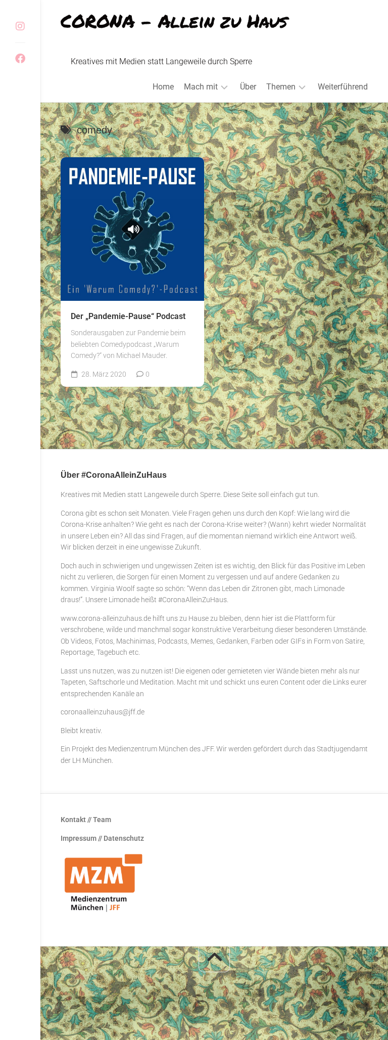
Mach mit (201, 87)
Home (163, 87)
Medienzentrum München (148, 749)
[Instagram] (20, 26)
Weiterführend (343, 87)
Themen (281, 87)
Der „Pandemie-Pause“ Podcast (128, 316)
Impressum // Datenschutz (102, 838)
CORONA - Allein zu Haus (174, 20)
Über (248, 87)
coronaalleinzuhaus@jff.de (102, 712)
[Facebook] (20, 58)
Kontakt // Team (86, 820)
